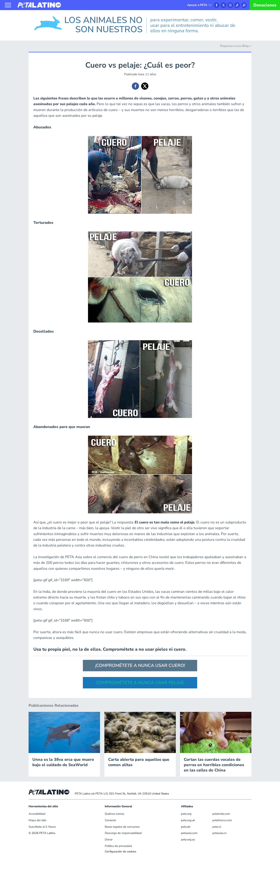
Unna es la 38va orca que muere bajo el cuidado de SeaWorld (63, 762)
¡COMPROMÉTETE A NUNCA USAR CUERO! (140, 665)
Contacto (110, 820)
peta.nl (216, 827)
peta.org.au (188, 839)
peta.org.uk (188, 820)
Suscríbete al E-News (42, 827)
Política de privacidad (118, 846)
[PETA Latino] (39, 5)
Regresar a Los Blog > (235, 46)
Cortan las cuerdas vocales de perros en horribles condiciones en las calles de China (214, 765)
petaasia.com (189, 833)
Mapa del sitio (37, 820)
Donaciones (264, 5)
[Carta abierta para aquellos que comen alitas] (140, 732)
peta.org (186, 814)
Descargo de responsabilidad (123, 833)
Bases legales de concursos (122, 827)
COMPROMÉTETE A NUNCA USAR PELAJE (140, 683)
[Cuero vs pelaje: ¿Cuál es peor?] (135, 86)
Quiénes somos (114, 814)
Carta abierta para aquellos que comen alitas (138, 762)
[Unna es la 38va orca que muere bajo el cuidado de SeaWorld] (64, 732)
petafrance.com (222, 820)
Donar (109, 839)
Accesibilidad (37, 814)
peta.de (185, 827)
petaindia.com (221, 814)
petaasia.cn (219, 833)
